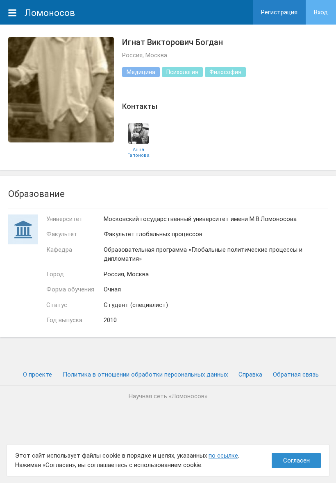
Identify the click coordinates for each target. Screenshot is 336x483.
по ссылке (223, 455)
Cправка (250, 374)
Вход (321, 12)
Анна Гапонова (138, 152)
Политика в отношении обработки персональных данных (145, 374)
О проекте (37, 374)
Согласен (296, 460)
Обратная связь (296, 374)
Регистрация (279, 12)
